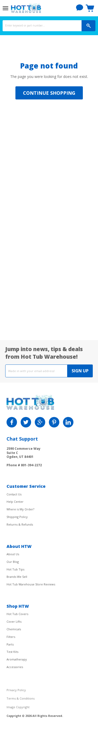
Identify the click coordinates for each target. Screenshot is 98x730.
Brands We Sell (17, 577)
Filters (11, 637)
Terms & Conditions (20, 698)
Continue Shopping (49, 93)
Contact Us (14, 494)
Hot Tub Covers (17, 614)
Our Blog (13, 562)
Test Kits (12, 652)
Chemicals (14, 629)
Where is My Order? (20, 509)
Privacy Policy (16, 690)
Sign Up (80, 371)
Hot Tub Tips (15, 569)
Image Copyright (18, 707)
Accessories (15, 667)
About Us (13, 554)
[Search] (88, 25)
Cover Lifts (14, 621)
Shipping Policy (17, 517)
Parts (10, 644)
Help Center (15, 502)
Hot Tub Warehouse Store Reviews (31, 584)
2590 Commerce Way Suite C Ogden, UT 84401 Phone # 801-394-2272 (24, 456)
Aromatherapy (17, 659)
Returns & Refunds (20, 524)
